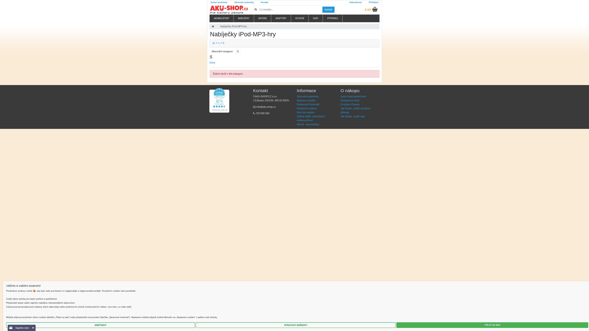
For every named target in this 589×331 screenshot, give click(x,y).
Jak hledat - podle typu (353, 116)
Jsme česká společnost (353, 96)
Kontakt (264, 2)
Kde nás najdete (306, 112)
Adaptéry (281, 18)
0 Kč (368, 9)
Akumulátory (221, 18)
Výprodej (332, 18)
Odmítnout (100, 325)
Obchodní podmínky (244, 2)
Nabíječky (243, 18)
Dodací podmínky (219, 2)
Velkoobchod (355, 2)
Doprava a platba (306, 100)
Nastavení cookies (307, 108)
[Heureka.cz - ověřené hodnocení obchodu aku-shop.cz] (219, 100)
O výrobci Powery (350, 104)
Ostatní (299, 18)
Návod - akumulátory (308, 124)
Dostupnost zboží (350, 100)
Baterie (262, 18)
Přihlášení (373, 2)
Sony (212, 62)
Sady (315, 18)
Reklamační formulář (308, 104)
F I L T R (219, 43)
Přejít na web (492, 325)
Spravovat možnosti (295, 325)
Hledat (328, 10)
